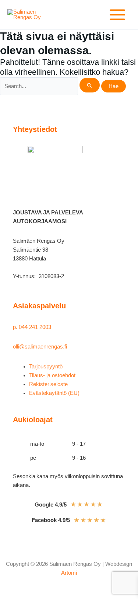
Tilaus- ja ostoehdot (52, 375)
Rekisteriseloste (48, 384)
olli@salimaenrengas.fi (40, 347)
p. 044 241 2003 (33, 327)
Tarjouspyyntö (46, 366)
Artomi (69, 573)
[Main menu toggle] (117, 14)
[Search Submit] (89, 85)
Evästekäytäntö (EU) (54, 393)
